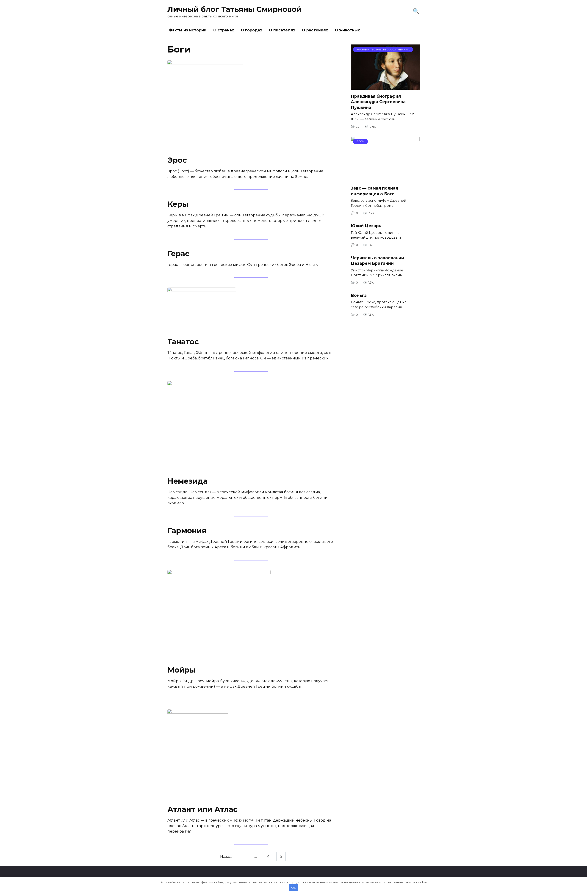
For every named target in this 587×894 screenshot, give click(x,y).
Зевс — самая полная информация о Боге (374, 191)
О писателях (282, 30)
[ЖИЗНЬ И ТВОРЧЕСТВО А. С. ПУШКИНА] (385, 87)
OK (293, 887)
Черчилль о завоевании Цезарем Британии (377, 260)
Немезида (187, 481)
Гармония (186, 530)
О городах (251, 30)
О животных (347, 30)
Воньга (359, 295)
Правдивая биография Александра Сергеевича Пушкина (378, 102)
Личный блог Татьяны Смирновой (234, 9)
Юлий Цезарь (366, 225)
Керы (177, 204)
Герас (178, 253)
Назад (226, 856)
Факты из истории (187, 30)
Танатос (183, 341)
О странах (223, 30)
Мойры (181, 669)
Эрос (177, 160)
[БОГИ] (385, 179)
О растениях (315, 30)
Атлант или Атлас (202, 809)
